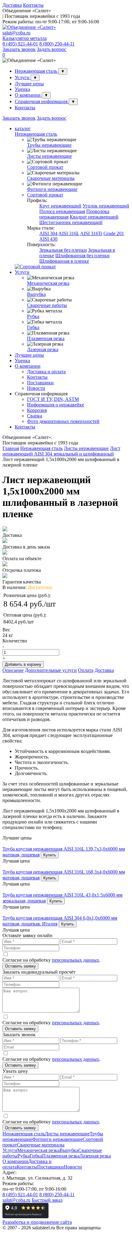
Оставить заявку (20, 966)
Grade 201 (113, 233)
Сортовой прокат (45, 167)
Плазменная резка (45, 338)
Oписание (13, 670)
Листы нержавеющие (49, 156)
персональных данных (75, 960)
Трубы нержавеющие (49, 145)
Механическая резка (48, 283)
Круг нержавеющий (60, 205)
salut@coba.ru (16, 32)
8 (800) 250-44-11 (57, 43)
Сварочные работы (47, 305)
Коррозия (37, 410)
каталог (23, 128)
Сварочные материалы (51, 178)
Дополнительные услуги (51, 670)
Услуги (23, 77)
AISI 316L (68, 233)
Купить (49, 855)
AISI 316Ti (91, 233)
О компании (28, 95)
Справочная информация (42, 101)
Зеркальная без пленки (63, 250)
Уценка (22, 89)
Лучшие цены (29, 83)
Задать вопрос (51, 49)
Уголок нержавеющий (106, 205)
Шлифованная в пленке (64, 261)
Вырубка (36, 294)
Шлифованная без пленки (82, 255)
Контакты (33, 5)
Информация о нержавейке (55, 404)
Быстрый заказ (47, 1200)
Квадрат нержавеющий (94, 216)
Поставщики (40, 382)
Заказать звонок (19, 49)
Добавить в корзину (23, 664)
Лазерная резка (42, 349)
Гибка (33, 327)
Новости (36, 388)
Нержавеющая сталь (36, 71)
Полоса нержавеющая (62, 211)
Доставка (12, 5)
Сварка (34, 415)
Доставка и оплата (46, 371)
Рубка (33, 316)
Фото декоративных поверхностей (63, 421)
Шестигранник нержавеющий (71, 222)
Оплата (85, 670)
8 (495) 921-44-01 (20, 43)
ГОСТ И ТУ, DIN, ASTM (53, 399)
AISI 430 (48, 239)
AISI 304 (48, 233)
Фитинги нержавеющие (52, 189)
